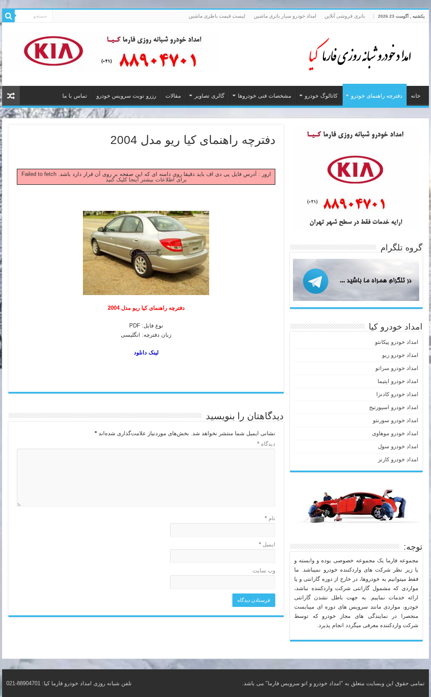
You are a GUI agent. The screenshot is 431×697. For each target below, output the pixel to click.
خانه (415, 96)
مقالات (173, 96)
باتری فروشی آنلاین (345, 16)
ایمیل (267, 544)
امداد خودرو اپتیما (398, 381)
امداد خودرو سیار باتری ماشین (285, 16)
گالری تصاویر (209, 96)
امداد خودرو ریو (400, 355)
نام (270, 518)
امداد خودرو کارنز (398, 459)
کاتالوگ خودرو (321, 96)
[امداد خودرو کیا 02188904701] (355, 53)
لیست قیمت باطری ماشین (217, 16)
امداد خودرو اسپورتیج (393, 407)
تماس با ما (74, 96)
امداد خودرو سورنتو (395, 420)
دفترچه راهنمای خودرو (376, 96)
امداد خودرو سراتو (396, 368)
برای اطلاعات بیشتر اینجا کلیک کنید (146, 179)
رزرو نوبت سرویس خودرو (126, 96)
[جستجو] (8, 16)
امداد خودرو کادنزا (397, 394)
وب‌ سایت (264, 570)
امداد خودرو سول (398, 446)
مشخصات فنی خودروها (264, 96)
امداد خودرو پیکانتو (396, 342)
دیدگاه (266, 444)
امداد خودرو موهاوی (395, 433)
